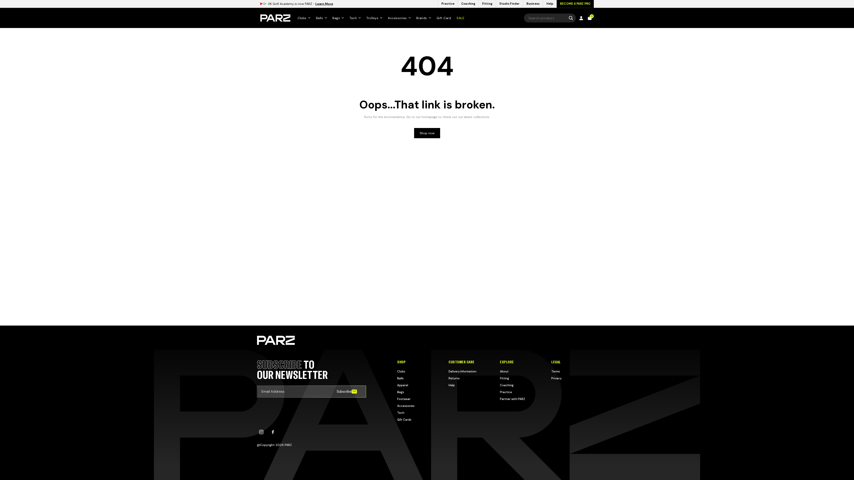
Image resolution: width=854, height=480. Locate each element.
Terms (555, 371)
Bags (400, 392)
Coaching (507, 385)
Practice (506, 392)
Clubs (401, 371)
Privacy (556, 378)
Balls (400, 378)
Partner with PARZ (512, 399)
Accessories (406, 406)
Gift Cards (404, 420)
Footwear (404, 399)
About (504, 371)
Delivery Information (462, 371)
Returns (454, 378)
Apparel (402, 385)
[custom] (261, 432)
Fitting (504, 378)
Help (452, 385)
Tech (400, 413)
